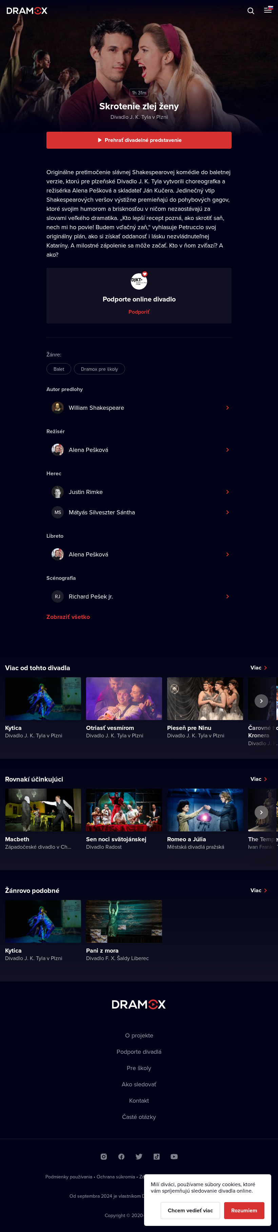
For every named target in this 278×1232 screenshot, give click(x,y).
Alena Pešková (88, 449)
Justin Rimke (86, 492)
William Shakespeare (96, 407)
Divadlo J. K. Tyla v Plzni (139, 117)
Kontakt (139, 1100)
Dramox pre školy (99, 369)
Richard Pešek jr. (84, 596)
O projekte (139, 1035)
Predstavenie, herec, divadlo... (68, 10)
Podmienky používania (68, 1176)
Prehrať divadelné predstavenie (143, 140)
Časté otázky (139, 1117)
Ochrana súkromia (116, 1176)
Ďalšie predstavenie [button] (261, 716)
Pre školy (139, 1068)
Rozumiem (244, 1210)
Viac (256, 668)
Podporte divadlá (139, 1051)
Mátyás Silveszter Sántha (95, 512)
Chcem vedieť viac (190, 1210)
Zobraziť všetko (68, 616)
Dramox (27, 11)
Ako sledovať (139, 1084)
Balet (59, 369)
